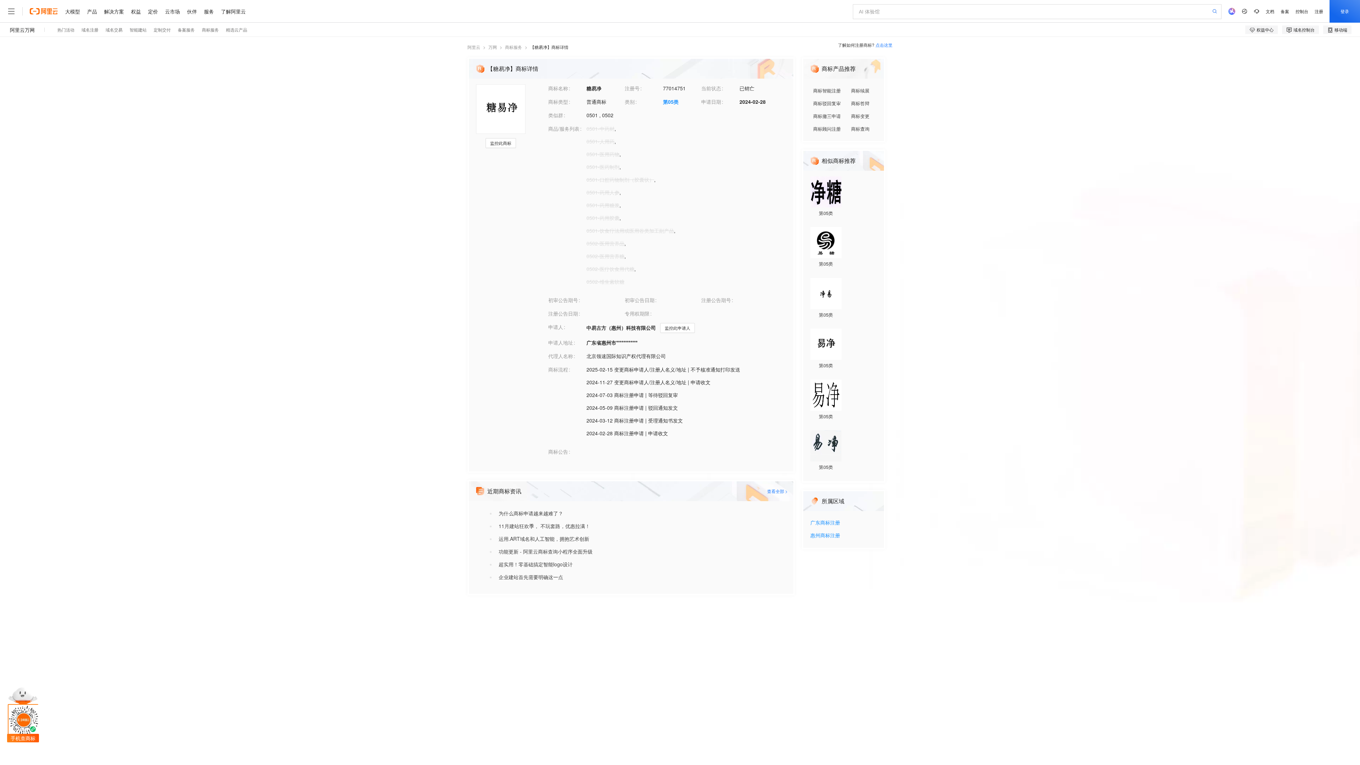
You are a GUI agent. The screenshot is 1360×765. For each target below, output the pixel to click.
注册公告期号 (716, 300)
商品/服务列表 (563, 128)
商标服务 (513, 47)
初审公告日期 (639, 300)
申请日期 (711, 101)
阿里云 (474, 47)
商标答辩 (860, 103)
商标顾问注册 (827, 128)
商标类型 (558, 101)
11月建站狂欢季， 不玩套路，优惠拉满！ (544, 525)
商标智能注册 (827, 90)
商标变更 (860, 116)
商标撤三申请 (827, 116)
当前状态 (711, 88)
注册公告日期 (563, 313)
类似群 (555, 115)
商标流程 (558, 369)
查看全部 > (777, 491)
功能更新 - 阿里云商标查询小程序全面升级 (546, 551)
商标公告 (558, 451)
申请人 (555, 326)
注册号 (632, 88)
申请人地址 (560, 342)
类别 (630, 101)
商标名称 (558, 88)
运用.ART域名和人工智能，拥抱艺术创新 (544, 538)
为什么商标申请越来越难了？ (531, 513)
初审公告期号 (563, 300)
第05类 (671, 101)
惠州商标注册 (825, 535)
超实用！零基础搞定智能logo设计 (536, 564)
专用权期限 (637, 313)
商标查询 (860, 128)
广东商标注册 (825, 523)
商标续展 (860, 90)
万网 (492, 47)
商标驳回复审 (827, 103)
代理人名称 (560, 355)
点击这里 (884, 45)
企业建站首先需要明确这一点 (531, 576)
